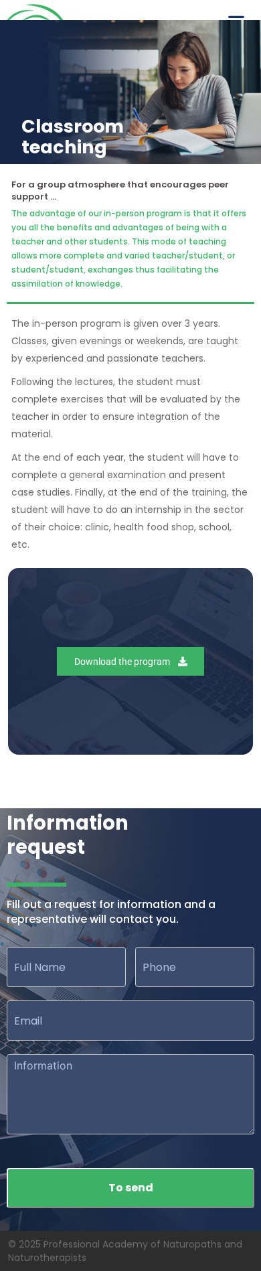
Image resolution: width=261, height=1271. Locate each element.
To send (130, 1187)
